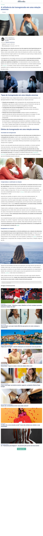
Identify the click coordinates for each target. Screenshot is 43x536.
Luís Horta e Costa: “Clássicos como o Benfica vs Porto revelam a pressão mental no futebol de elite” (21, 306)
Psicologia (3, 4)
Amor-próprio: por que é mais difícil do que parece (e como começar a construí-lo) (20, 326)
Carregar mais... (21, 449)
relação (22, 191)
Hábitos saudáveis (4, 383)
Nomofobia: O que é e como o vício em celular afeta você (16, 366)
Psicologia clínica (4, 364)
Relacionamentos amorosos (7, 345)
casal (17, 225)
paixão (34, 236)
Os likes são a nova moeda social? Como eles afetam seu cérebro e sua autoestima (20, 425)
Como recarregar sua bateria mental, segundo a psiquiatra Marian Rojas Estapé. (20, 385)
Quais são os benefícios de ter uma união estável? (14, 405)
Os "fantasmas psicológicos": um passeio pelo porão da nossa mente (20, 445)
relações (5, 65)
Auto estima (3, 324)
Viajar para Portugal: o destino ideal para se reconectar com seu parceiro (21, 346)
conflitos (7, 272)
